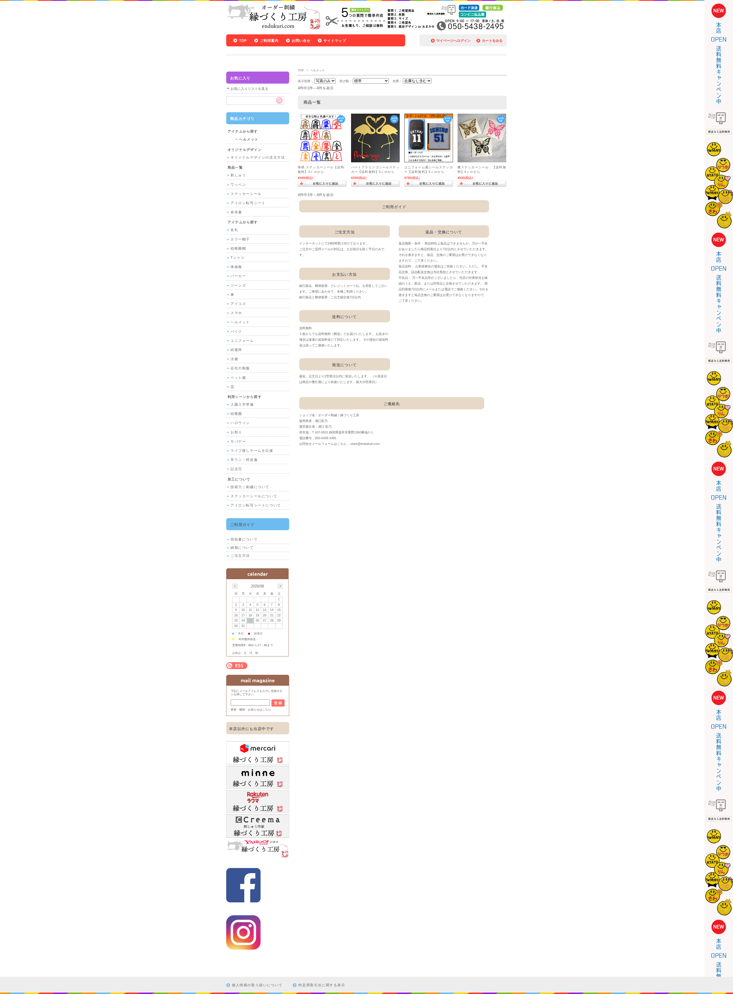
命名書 (236, 212)
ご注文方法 (240, 556)
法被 (234, 359)
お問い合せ (301, 41)
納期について (242, 548)
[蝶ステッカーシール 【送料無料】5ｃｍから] (482, 159)
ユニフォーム (242, 341)
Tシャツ (237, 258)
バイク (236, 332)
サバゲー (238, 441)
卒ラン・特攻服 (244, 460)
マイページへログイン (453, 41)
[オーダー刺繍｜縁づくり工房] (274, 28)
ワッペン (238, 185)
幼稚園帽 (238, 248)
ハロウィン (240, 423)
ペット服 (238, 378)
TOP (243, 41)
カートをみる (492, 41)
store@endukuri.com (365, 443)
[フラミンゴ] (375, 159)
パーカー (238, 276)
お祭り (236, 432)
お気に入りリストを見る (249, 89)
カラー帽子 (240, 239)
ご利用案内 (269, 41)
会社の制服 (240, 368)
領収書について (244, 539)
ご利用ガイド (242, 524)
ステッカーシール (246, 194)
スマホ (236, 313)
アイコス (238, 304)
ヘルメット (249, 139)
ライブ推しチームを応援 (251, 451)
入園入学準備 (242, 405)
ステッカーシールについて (253, 496)
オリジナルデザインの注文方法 (257, 157)
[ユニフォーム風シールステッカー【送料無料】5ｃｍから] (428, 159)
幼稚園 (236, 414)
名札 (234, 230)
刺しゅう (238, 175)
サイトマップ (335, 41)
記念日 (236, 469)
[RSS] (236, 666)
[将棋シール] (322, 159)
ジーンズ (238, 285)
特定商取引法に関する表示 (321, 985)
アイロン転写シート (247, 203)
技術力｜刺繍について (249, 487)
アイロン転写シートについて (255, 505)
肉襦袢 (236, 350)
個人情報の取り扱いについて (257, 985)
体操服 (236, 267)
